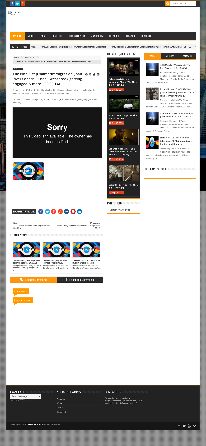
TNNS (42, 36)
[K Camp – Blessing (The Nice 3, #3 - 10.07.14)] (123, 98)
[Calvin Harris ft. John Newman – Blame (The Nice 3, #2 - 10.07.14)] (123, 62)
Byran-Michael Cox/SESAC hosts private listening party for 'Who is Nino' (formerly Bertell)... (177, 92)
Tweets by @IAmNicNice (119, 210)
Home (19, 36)
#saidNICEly (97, 36)
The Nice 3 (114, 36)
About (31, 36)
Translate (29, 400)
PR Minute (146, 36)
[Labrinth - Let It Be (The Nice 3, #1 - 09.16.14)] (123, 168)
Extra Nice (130, 36)
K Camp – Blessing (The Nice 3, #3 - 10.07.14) (123, 117)
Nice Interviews (77, 36)
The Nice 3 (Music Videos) (121, 54)
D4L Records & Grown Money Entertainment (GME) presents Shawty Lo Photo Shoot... (142, 47)
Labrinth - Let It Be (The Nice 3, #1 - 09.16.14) (123, 186)
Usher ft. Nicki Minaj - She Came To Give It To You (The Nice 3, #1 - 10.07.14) (123, 151)
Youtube (61, 399)
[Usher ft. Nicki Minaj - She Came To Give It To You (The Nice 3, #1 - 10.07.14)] (123, 132)
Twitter (60, 407)
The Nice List (57, 36)
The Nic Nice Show (34, 424)
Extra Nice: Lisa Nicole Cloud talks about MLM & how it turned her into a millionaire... (176, 141)
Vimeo (60, 403)
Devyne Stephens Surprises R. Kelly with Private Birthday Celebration (65, 47)
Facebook (61, 412)
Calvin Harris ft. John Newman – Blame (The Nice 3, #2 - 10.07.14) (123, 82)
